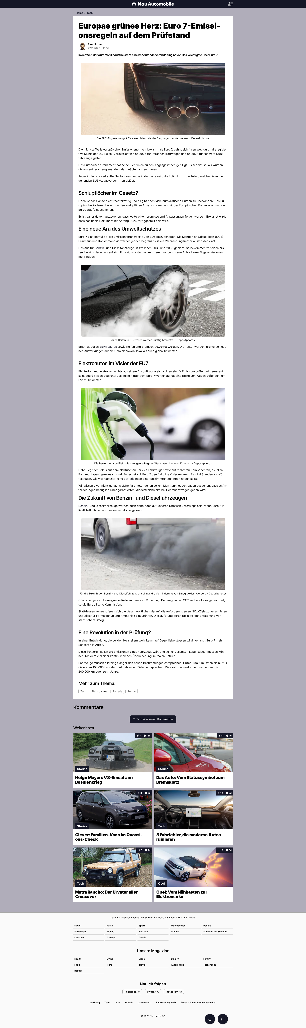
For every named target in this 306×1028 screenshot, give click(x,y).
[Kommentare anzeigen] (223, 1019)
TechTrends (209, 964)
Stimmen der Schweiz (215, 931)
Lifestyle (79, 937)
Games (175, 931)
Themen (110, 937)
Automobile (177, 964)
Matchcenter (178, 925)
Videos (110, 931)
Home (79, 12)
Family (207, 958)
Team (107, 1002)
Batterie (129, 478)
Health (77, 958)
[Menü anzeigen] (230, 4)
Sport (142, 925)
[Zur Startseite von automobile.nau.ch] (153, 4)
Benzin (99, 248)
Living (109, 958)
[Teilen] (210, 1019)
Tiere (109, 964)
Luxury (175, 958)
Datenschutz (145, 1002)
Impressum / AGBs (166, 1002)
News (77, 925)
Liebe (142, 958)
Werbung (95, 1002)
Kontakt (129, 1002)
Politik (109, 925)
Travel (142, 964)
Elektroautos (108, 346)
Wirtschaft (80, 931)
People (207, 925)
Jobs (117, 1002)
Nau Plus (143, 931)
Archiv (142, 937)
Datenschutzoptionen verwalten (198, 1002)
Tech (90, 12)
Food (77, 964)
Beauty (78, 970)
